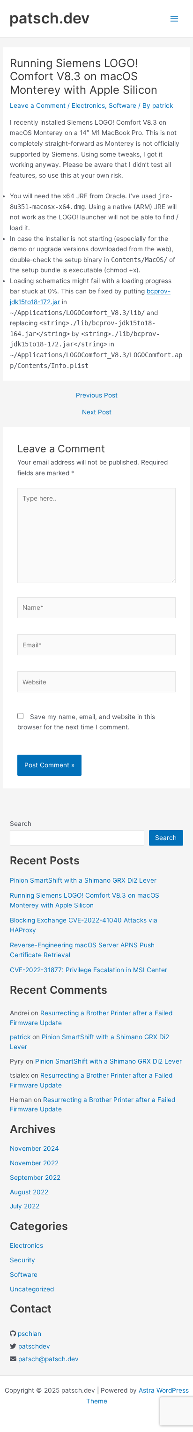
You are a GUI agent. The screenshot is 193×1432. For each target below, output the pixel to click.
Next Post (96, 412)
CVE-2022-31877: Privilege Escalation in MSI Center (88, 970)
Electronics (88, 105)
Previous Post (97, 395)
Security (22, 1260)
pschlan (29, 1333)
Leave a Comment (38, 105)
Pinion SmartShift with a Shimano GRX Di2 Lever (83, 880)
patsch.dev (49, 18)
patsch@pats (38, 1359)
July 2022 (24, 1206)
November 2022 (34, 1163)
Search (20, 823)
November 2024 (34, 1148)
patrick (20, 1037)
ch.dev (68, 1359)
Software (122, 105)
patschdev (34, 1346)
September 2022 (35, 1177)
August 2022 (29, 1192)
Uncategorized (32, 1289)
